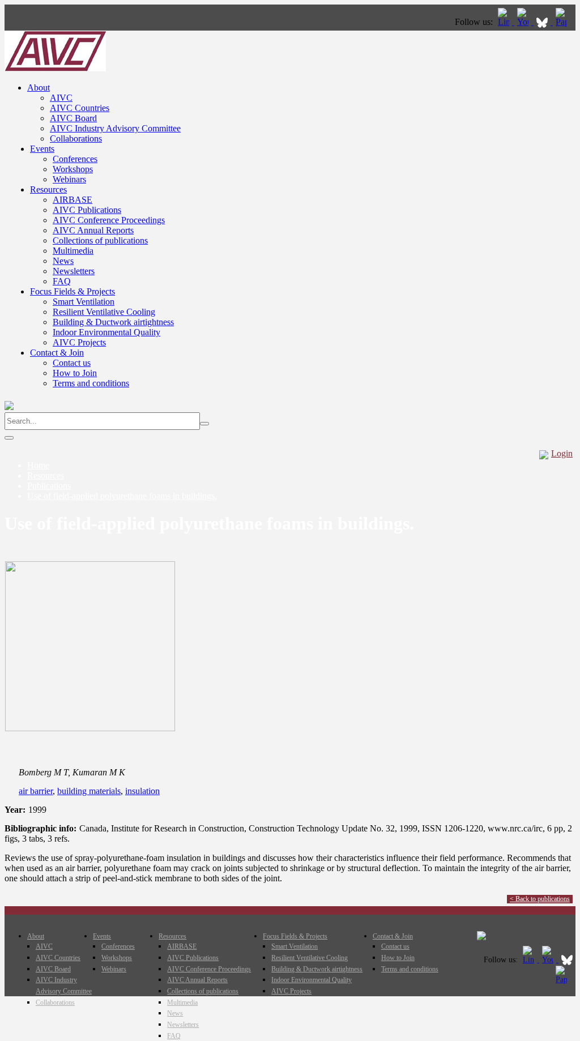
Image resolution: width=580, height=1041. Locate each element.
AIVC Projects (79, 342)
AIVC (61, 98)
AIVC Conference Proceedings (109, 220)
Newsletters (74, 271)
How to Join (75, 373)
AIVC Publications (87, 210)
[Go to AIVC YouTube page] (524, 22)
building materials (89, 791)
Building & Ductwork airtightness (113, 322)
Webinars (69, 179)
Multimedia (73, 250)
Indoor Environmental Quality (106, 332)
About (38, 87)
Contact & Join (57, 352)
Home (38, 465)
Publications (49, 485)
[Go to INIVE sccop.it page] (564, 22)
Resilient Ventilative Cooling (104, 312)
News (63, 261)
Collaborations (76, 138)
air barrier (36, 791)
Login (562, 453)
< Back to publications (540, 899)
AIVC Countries (79, 108)
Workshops (73, 169)
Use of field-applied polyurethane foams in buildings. (122, 496)
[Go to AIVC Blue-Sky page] (543, 22)
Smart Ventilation (83, 301)
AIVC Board (73, 118)
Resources (48, 189)
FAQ (62, 281)
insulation (142, 791)
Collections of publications (100, 240)
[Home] (55, 68)
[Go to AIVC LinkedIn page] (504, 22)
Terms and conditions (91, 383)
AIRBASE (72, 199)
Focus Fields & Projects (72, 291)
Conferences (75, 159)
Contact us (72, 363)
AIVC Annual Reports (93, 230)
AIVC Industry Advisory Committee (115, 128)
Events (42, 148)
